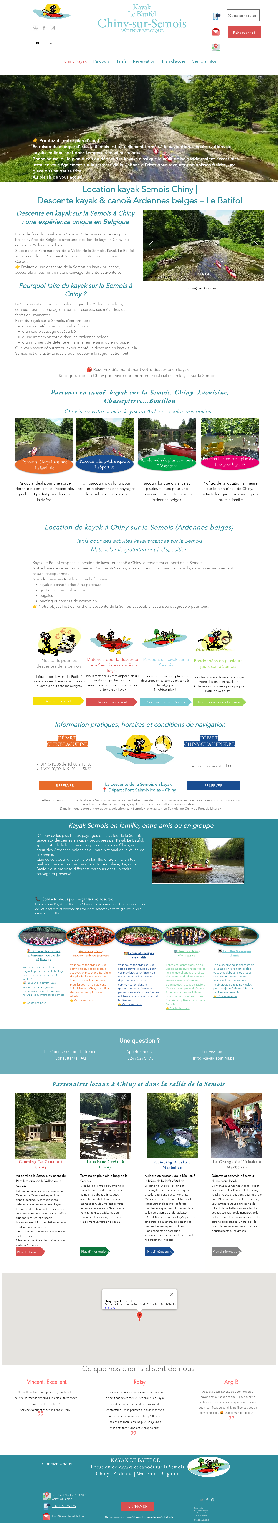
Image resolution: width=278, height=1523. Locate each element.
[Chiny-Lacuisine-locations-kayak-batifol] (199, 274)
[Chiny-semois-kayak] (205, 274)
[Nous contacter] (216, 16)
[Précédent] (151, 246)
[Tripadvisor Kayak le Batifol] (35, 28)
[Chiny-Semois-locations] (208, 274)
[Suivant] (256, 246)
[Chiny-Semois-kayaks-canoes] (203, 274)
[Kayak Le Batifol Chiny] (44, 28)
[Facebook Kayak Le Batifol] (207, 1500)
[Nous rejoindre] (47, 1496)
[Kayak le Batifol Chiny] (212, 1500)
